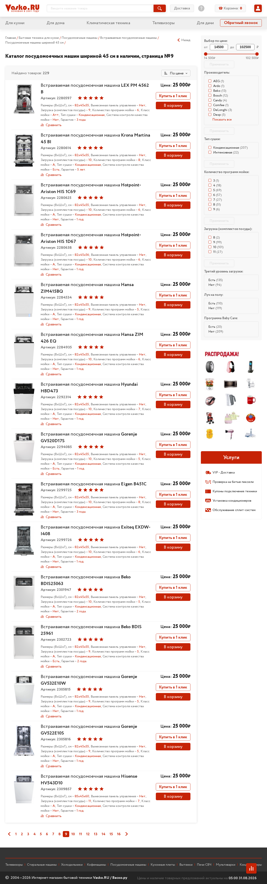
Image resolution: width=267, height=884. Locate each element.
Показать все (222, 119)
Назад (185, 40)
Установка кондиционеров (232, 500)
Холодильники (72, 865)
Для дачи (205, 23)
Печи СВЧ (204, 865)
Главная (10, 37)
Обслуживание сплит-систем (234, 510)
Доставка (182, 8)
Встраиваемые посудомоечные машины (129, 37)
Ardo (218, 86)
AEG (218, 81)
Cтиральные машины (42, 865)
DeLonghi (222, 110)
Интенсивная (226, 152)
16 (119, 834)
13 (95, 834)
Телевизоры (163, 23)
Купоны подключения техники (235, 491)
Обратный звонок (241, 23)
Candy (220, 100)
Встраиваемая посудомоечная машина (93, 484)
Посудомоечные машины (80, 37)
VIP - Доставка (224, 472)
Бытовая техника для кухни (39, 37)
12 (88, 834)
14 (103, 834)
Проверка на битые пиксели (233, 482)
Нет (215, 285)
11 (80, 834)
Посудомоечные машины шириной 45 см (34, 42)
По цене (176, 73)
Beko (219, 91)
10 (73, 834)
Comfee (221, 105)
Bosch (220, 96)
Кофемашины (96, 865)
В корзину (173, 106)
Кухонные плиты (163, 865)
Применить (219, 64)
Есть (215, 280)
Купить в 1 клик (173, 96)
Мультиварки (225, 865)
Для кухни (14, 23)
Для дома (55, 23)
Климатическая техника (108, 23)
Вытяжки (186, 865)
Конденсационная (230, 148)
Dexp (219, 115)
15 (111, 834)
